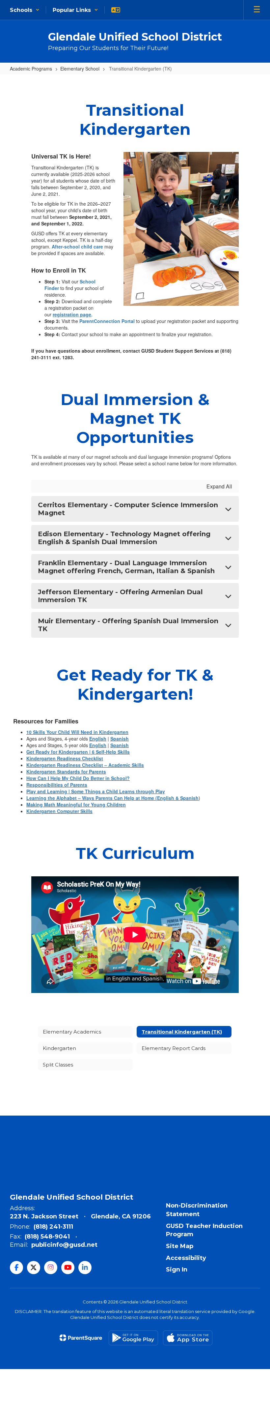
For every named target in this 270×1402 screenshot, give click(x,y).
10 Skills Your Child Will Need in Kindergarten (77, 732)
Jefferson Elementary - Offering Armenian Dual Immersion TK (120, 596)
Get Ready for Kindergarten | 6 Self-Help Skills (78, 751)
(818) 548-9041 (47, 1236)
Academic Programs (31, 68)
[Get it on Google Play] (133, 1337)
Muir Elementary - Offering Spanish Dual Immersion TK (128, 625)
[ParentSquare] (81, 1338)
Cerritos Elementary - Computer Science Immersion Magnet (128, 509)
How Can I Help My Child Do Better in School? (78, 778)
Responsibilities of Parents (56, 784)
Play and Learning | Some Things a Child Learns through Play (95, 791)
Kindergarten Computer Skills (59, 811)
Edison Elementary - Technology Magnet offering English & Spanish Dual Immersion (124, 538)
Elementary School (79, 68)
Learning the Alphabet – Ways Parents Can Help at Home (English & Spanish (112, 798)
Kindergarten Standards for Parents (66, 771)
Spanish (119, 738)
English (97, 738)
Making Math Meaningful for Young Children (76, 804)
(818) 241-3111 (53, 1226)
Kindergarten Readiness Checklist (64, 758)
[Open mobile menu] (257, 10)
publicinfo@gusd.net (64, 1244)
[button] (24, 10)
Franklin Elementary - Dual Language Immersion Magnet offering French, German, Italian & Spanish (126, 567)
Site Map (179, 1246)
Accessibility (186, 1258)
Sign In (176, 1269)
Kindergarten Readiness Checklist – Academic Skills (85, 765)
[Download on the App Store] (187, 1337)
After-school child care (77, 246)
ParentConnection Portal (107, 321)
